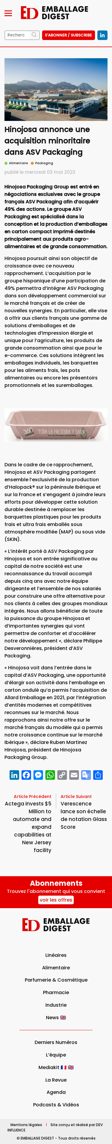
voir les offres (56, 900)
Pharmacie (56, 992)
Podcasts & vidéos (56, 1104)
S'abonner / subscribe (68, 35)
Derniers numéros (56, 1042)
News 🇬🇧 (56, 1017)
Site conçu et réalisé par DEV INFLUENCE (55, 1127)
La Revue (56, 1080)
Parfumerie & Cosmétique (56, 980)
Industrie (56, 1005)
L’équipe (56, 1054)
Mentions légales (26, 1124)
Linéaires (56, 955)
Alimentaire (56, 967)
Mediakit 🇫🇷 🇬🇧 (56, 1067)
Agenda (56, 1092)
